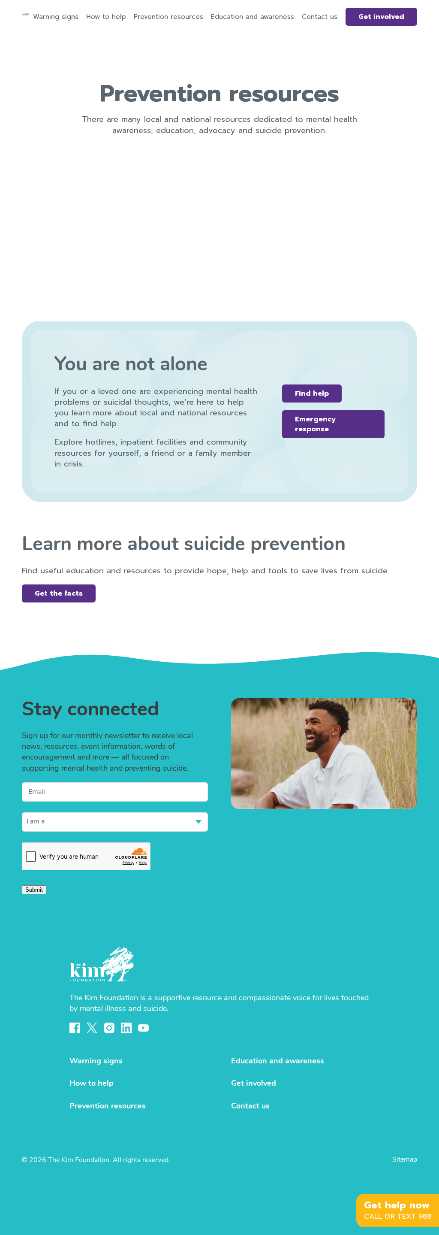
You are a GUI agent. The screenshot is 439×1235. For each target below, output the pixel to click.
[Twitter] (92, 1028)
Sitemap (404, 1159)
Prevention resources (168, 16)
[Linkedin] (126, 1028)
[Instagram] (109, 1028)
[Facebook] (74, 1028)
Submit (34, 890)
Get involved (381, 17)
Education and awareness (252, 16)
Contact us (319, 16)
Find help (312, 393)
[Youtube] (143, 1028)
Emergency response (315, 424)
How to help (106, 16)
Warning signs (55, 16)
